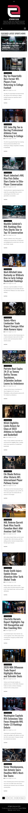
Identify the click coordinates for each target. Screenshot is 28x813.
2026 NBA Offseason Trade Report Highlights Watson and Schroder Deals (13, 671)
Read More (5, 102)
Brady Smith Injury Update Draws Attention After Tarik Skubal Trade (13, 575)
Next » (22, 798)
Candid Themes (16, 810)
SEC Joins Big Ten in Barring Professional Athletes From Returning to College (13, 131)
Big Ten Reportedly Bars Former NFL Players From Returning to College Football (13, 81)
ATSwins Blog (14, 19)
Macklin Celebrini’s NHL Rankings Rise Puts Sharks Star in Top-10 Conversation (13, 45)
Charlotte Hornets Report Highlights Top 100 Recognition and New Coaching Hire (14, 623)
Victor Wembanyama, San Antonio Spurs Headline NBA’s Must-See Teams (14, 771)
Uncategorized (6, 41)
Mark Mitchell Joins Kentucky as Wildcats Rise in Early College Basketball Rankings (14, 276)
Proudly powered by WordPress (10, 808)
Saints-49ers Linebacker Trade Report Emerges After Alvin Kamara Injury (14, 324)
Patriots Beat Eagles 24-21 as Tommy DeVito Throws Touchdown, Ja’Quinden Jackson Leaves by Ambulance (14, 376)
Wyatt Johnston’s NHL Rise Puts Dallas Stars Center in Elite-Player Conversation (14, 179)
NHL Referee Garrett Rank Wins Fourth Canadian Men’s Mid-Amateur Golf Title (13, 526)
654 (17, 798)
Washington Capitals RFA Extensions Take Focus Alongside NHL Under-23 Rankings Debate (13, 721)
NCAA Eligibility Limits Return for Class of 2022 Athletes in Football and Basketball (13, 428)
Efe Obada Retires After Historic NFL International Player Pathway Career (13, 478)
